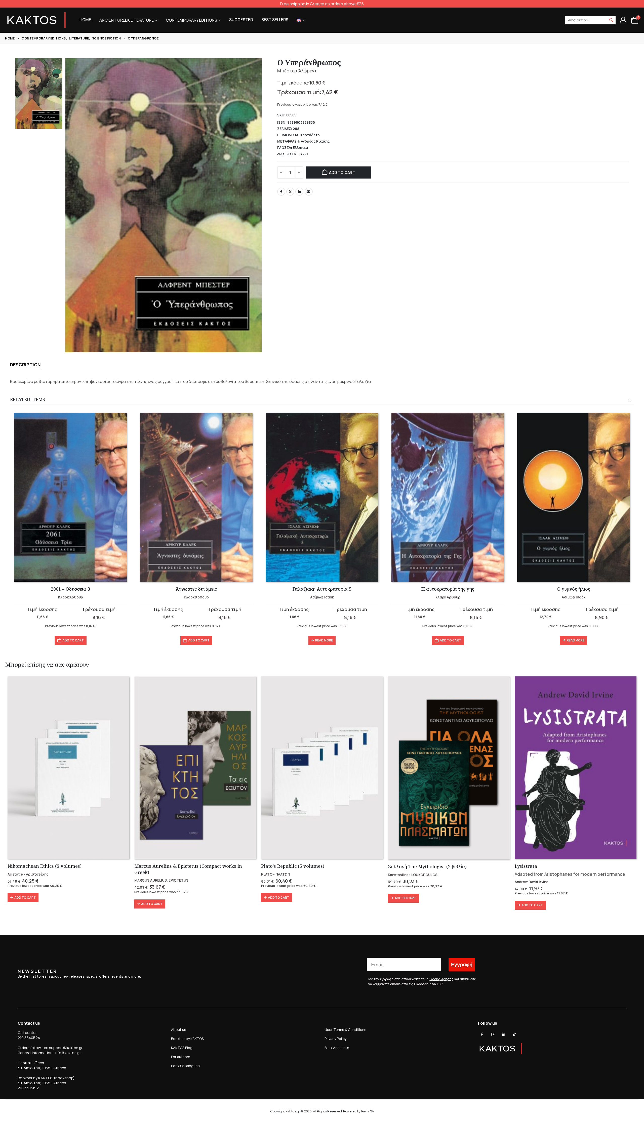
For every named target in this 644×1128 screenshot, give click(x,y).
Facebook (281, 192)
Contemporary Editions (191, 20)
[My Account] (623, 20)
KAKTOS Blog (181, 1047)
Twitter (290, 192)
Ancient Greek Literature (126, 20)
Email (309, 192)
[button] (611, 20)
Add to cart (342, 172)
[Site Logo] (36, 20)
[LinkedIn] (504, 1034)
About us (178, 1029)
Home (85, 19)
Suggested (241, 19)
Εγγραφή (461, 964)
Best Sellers (274, 19)
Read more (324, 640)
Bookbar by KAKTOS (187, 1038)
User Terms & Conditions (345, 1029)
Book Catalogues (185, 1065)
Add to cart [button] (73, 640)
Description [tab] (25, 365)
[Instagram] (493, 1034)
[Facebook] (482, 1034)
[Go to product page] (70, 497)
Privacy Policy (335, 1038)
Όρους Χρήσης (441, 979)
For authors (180, 1056)
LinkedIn (299, 192)
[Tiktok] (514, 1034)
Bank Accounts (337, 1047)
